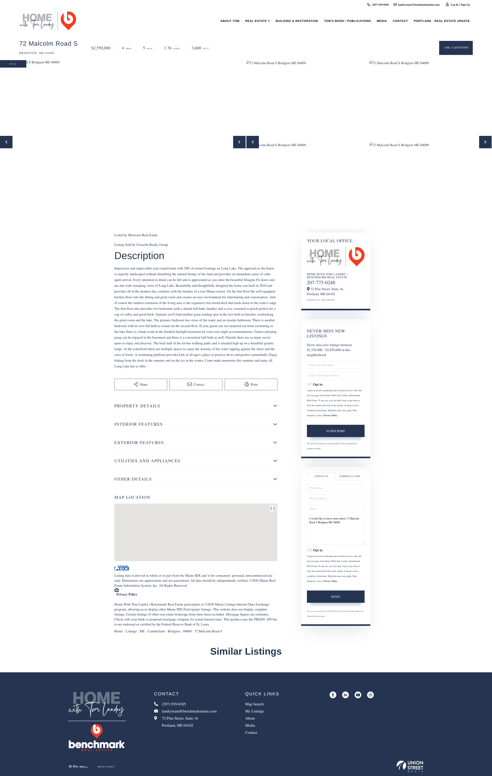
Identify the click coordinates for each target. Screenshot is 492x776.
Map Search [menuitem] (254, 703)
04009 (187, 631)
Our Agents (328, 299)
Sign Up (465, 4)
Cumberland (156, 631)
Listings (131, 631)
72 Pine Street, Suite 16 (179, 722)
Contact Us (313, 299)
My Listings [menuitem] (254, 711)
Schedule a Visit (350, 476)
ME (142, 631)
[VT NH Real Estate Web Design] (410, 766)
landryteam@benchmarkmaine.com (419, 4)
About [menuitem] (250, 718)
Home (118, 631)
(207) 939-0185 (380, 4)
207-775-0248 (321, 282)
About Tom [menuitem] (230, 21)
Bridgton (174, 631)
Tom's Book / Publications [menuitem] (347, 21)
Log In (454, 4)
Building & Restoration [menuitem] (297, 21)
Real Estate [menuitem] (256, 21)
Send (335, 597)
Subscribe (335, 431)
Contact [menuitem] (400, 21)
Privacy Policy (126, 594)
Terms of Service (313, 616)
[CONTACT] (456, 48)
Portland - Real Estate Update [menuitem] (442, 21)
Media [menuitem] (382, 21)
